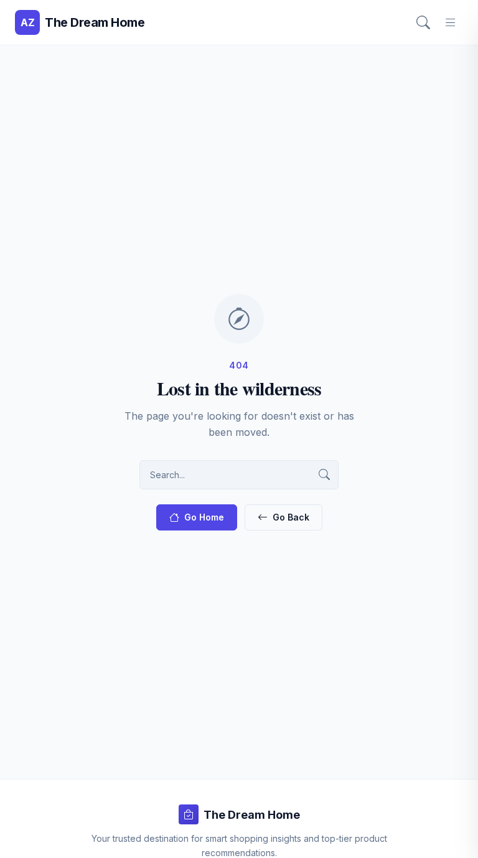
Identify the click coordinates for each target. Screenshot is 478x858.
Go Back (291, 517)
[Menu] (450, 22)
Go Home (204, 517)
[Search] (423, 22)
